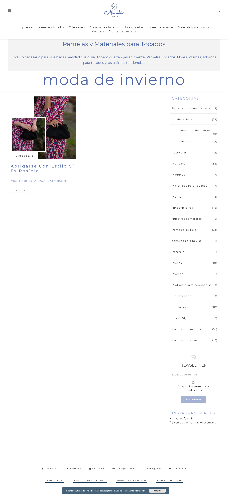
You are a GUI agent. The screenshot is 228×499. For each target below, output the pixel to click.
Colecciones (77, 27)
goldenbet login (169, 480)
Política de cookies (132, 480)
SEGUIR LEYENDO (20, 191)
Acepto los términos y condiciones (193, 388)
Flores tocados (133, 27)
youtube (98, 468)
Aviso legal (55, 480)
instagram (153, 468)
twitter (75, 468)
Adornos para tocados (104, 27)
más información (137, 490)
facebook (52, 468)
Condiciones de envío (90, 480)
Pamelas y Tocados (51, 27)
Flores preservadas (160, 27)
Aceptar (157, 490)
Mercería (98, 31)
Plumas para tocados (123, 31)
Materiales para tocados (193, 27)
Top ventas (26, 27)
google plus (126, 468)
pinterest (179, 468)
